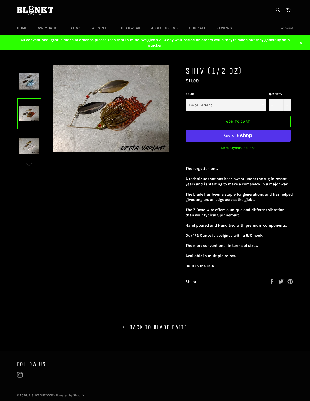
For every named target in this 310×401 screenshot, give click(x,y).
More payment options (238, 148)
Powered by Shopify (70, 395)
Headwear (130, 28)
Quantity (275, 94)
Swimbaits (47, 28)
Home (22, 28)
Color (190, 94)
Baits (73, 28)
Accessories (163, 28)
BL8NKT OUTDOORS (41, 395)
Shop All (197, 28)
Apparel (100, 28)
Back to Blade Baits (157, 327)
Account (287, 28)
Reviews (224, 28)
